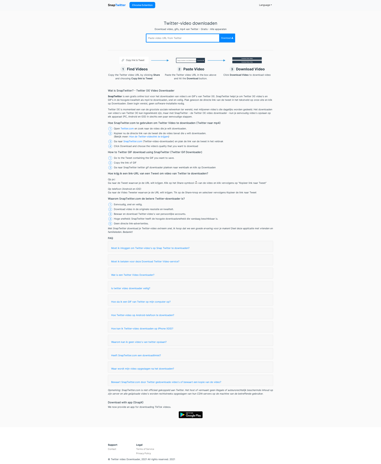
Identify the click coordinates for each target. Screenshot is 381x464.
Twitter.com (127, 128)
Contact (112, 449)
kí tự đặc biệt (139, 439)
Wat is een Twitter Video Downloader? (132, 274)
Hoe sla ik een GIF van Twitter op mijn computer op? (141, 301)
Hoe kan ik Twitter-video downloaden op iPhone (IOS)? (142, 328)
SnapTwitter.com (133, 141)
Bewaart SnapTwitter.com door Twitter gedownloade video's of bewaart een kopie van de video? (166, 382)
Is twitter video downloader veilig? (130, 288)
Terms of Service (145, 449)
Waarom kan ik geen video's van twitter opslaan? (139, 341)
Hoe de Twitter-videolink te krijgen (148, 136)
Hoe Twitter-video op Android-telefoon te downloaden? (142, 315)
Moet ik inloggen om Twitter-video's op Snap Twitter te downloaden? (150, 248)
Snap (117, 5)
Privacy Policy (143, 453)
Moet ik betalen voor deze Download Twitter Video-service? (145, 261)
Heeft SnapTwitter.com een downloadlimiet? (136, 355)
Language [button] (264, 4)
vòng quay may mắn (118, 439)
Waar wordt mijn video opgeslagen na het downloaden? (142, 368)
